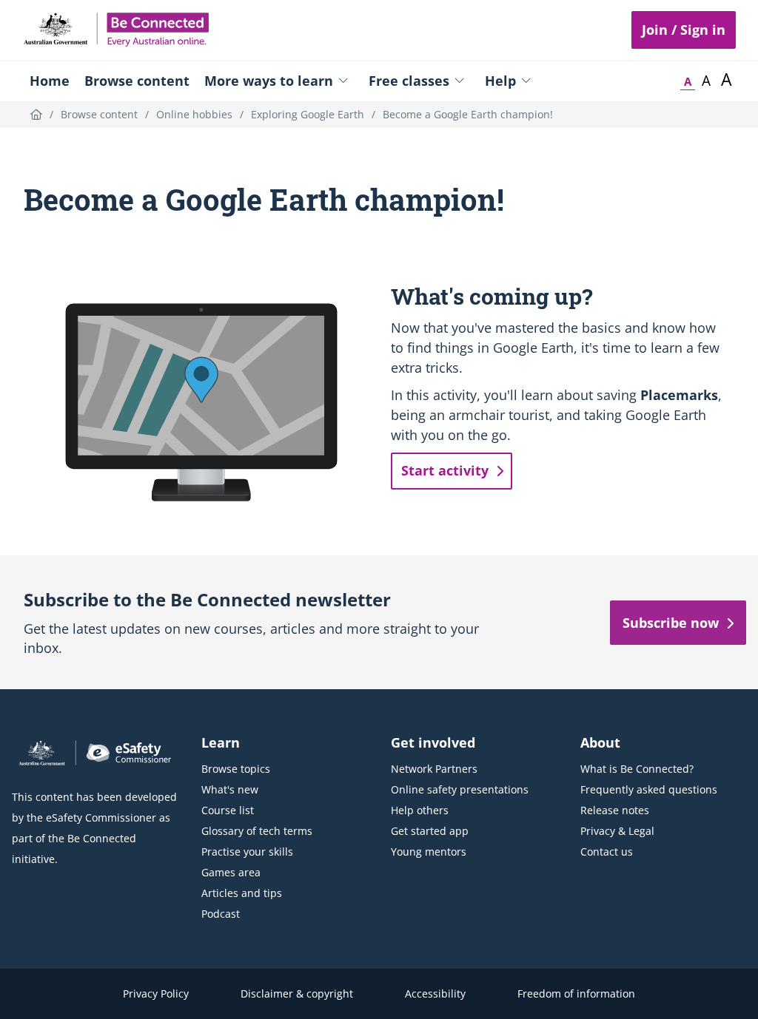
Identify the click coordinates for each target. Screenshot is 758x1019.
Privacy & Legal (617, 831)
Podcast (220, 914)
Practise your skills (247, 851)
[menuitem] (49, 80)
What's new (229, 789)
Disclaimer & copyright (297, 993)
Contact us (606, 851)
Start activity (445, 470)
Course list (227, 810)
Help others (420, 810)
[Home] (36, 114)
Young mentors (428, 851)
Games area (231, 872)
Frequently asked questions (648, 789)
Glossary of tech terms (256, 831)
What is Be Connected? (637, 769)
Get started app (430, 831)
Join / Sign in (683, 29)
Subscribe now (671, 623)
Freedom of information (576, 993)
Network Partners (434, 769)
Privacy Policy (156, 993)
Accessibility (435, 993)
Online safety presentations (460, 789)
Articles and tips (241, 893)
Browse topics (235, 769)
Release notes (614, 810)
